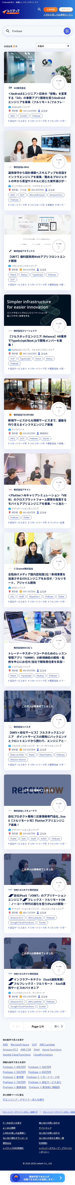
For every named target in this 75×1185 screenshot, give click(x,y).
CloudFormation (43, 1054)
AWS (5, 1044)
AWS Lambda (47, 1044)
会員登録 (50, 9)
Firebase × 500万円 (14, 1072)
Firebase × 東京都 (13, 1077)
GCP (34, 1044)
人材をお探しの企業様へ (14, 1132)
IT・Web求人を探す (12, 1122)
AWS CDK (26, 1049)
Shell (37, 1049)
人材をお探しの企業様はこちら (58, 14)
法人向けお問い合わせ (49, 1132)
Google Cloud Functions (17, 1054)
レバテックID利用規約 (13, 1148)
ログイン (66, 9)
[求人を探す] (39, 9)
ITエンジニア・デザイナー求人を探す (23, 1099)
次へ (56, 1026)
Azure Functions (51, 1049)
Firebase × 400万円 (14, 1067)
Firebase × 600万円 (39, 1072)
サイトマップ (45, 1127)
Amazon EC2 (10, 1049)
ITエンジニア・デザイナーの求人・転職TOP (20, 1112)
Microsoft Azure (20, 1044)
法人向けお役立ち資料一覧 (51, 1137)
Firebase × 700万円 (14, 1082)
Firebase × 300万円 (39, 1067)
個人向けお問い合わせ (49, 1122)
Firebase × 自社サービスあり (44, 1082)
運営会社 (7, 1142)
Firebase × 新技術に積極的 (44, 1087)
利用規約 (43, 1142)
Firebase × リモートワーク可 (43, 1077)
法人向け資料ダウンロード (15, 1137)
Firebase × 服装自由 (14, 1087)
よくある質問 (9, 1127)
